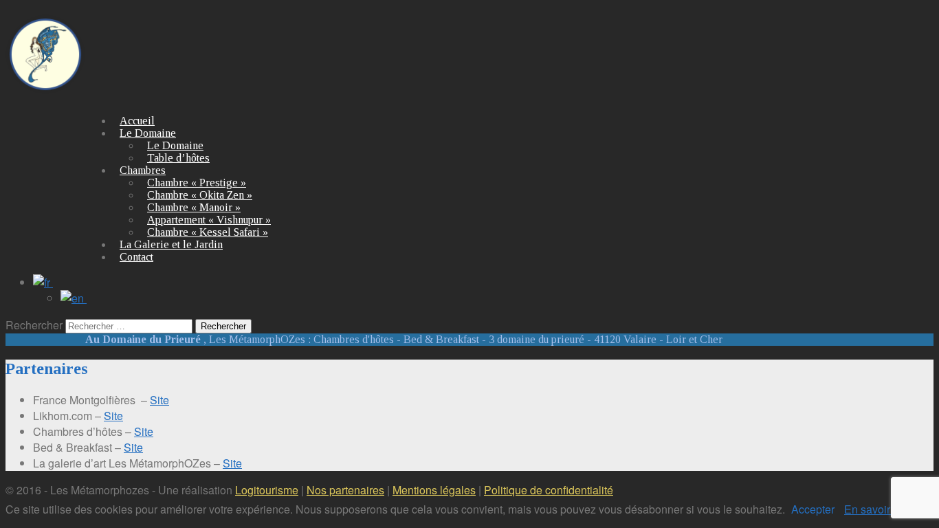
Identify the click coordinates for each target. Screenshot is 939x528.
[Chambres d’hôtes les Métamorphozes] (45, 86)
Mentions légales (434, 490)
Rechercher (34, 325)
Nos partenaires (345, 490)
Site (159, 400)
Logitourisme (266, 490)
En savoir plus (879, 509)
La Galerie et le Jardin (171, 244)
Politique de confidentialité (548, 490)
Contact (136, 257)
